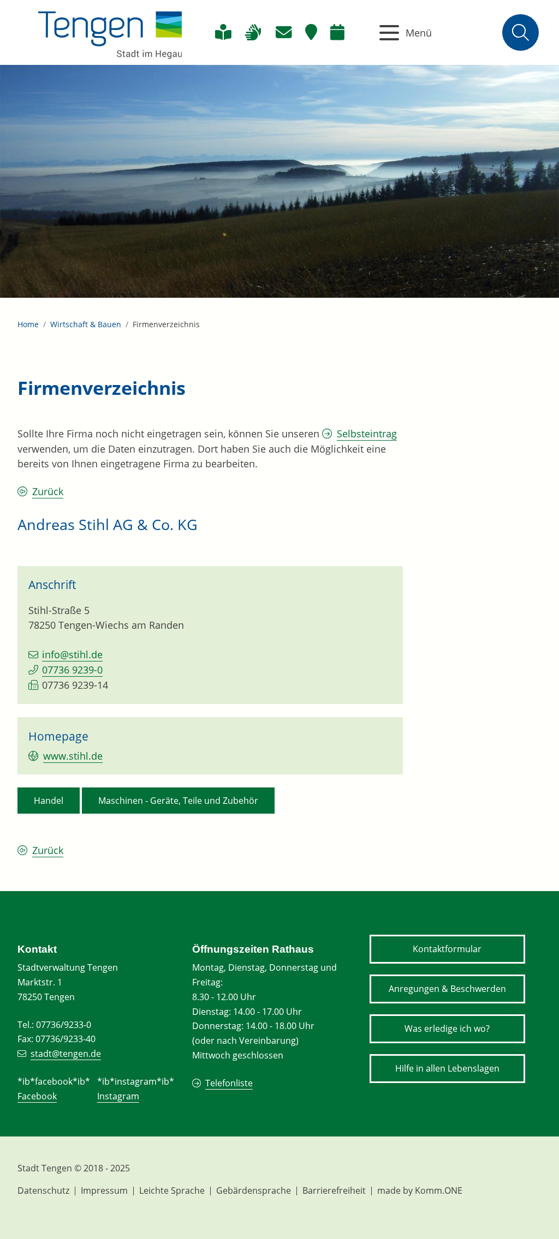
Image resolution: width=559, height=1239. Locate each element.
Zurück (47, 491)
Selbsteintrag (367, 433)
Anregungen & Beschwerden (447, 989)
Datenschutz (43, 1190)
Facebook (37, 1096)
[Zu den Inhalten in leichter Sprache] (223, 32)
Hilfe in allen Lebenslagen (447, 1068)
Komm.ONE (438, 1190)
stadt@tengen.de (66, 1054)
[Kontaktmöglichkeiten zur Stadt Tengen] (284, 32)
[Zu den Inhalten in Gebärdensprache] (253, 32)
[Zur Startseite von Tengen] (110, 32)
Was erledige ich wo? (447, 1028)
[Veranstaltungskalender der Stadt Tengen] (337, 32)
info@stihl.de (72, 654)
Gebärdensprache (253, 1190)
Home (28, 324)
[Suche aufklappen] (520, 32)
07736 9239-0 (72, 669)
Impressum (104, 1190)
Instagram (118, 1096)
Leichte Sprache (172, 1190)
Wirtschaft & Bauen (85, 324)
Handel (48, 801)
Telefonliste (229, 1083)
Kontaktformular (447, 949)
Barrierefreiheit (334, 1190)
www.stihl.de (73, 755)
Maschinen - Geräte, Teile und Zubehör (178, 801)
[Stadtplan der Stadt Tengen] (311, 32)
